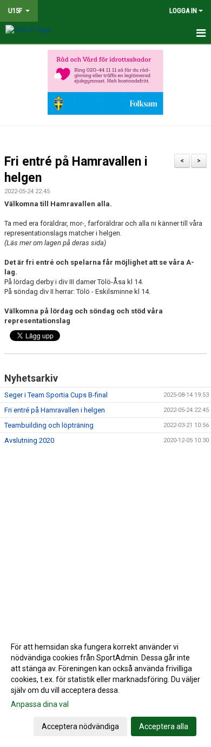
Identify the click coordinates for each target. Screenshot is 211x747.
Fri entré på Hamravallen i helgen (54, 410)
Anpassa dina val (40, 704)
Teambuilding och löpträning (49, 425)
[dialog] (105, 686)
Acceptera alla (163, 726)
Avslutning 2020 (29, 440)
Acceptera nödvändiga (80, 726)
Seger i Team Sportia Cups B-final (56, 395)
